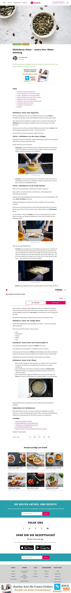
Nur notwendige (35, 302)
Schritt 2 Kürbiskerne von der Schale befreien (28, 95)
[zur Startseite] (35, 3)
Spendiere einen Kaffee (58, 2)
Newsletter (35, 576)
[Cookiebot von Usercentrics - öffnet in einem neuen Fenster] (56, 290)
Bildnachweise (57, 579)
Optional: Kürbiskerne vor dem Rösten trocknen (29, 97)
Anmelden (46, 513)
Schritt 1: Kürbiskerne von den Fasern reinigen (28, 93)
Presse (46, 573)
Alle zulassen (56, 302)
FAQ (35, 571)
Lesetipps (19, 106)
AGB (58, 571)
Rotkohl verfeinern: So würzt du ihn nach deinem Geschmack (31, 429)
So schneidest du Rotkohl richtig (23, 427)
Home (4, 2)
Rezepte (10, 2)
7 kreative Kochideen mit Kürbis (23, 421)
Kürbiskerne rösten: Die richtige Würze (26, 99)
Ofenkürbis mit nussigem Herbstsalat (14, 488)
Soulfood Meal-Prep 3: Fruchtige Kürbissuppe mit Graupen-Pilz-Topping (53, 467)
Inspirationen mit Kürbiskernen (24, 105)
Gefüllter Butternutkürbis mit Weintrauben (15, 467)
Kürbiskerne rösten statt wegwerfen (26, 91)
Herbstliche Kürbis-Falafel (52, 488)
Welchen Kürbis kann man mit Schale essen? (26, 423)
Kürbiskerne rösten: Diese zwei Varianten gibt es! (29, 101)
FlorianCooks (24, 57)
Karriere (47, 576)
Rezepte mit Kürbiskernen (44, 415)
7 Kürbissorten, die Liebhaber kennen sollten (26, 425)
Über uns (46, 571)
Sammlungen (17, 2)
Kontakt (35, 573)
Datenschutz (58, 573)
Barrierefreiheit (57, 581)
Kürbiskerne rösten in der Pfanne (25, 103)
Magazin (25, 2)
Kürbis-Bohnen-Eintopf (32, 488)
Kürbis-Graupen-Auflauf (33, 467)
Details (61, 298)
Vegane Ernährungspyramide (24, 577)
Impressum (57, 576)
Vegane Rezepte (24, 581)
